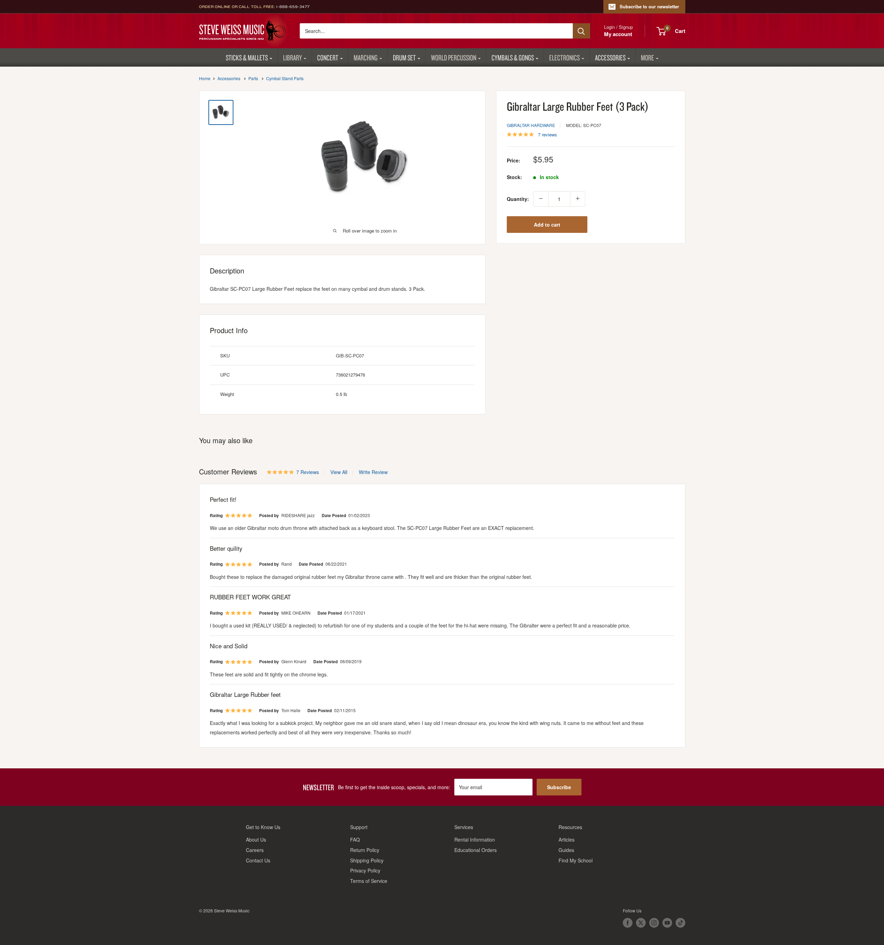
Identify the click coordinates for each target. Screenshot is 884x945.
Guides (566, 849)
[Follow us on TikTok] (680, 923)
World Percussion (453, 57)
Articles (567, 839)
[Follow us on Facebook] (628, 923)
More (647, 57)
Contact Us (258, 860)
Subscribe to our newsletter (649, 6)
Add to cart (547, 224)
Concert (327, 57)
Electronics (564, 57)
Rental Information (474, 839)
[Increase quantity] (577, 198)
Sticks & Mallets (247, 57)
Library (292, 57)
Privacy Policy (365, 870)
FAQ (355, 839)
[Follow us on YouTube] (667, 923)
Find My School (576, 860)
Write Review (373, 472)
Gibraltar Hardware (531, 125)
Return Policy (364, 849)
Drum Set (404, 57)
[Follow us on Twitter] (641, 923)
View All (338, 472)
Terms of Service (368, 880)
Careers (255, 849)
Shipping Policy (366, 860)
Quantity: (518, 198)
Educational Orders (475, 849)
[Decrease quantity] (541, 198)
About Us (256, 839)
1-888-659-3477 (292, 6)
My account (618, 34)
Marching (366, 57)
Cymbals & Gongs (512, 57)
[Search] (581, 31)
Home (204, 78)
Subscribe (559, 787)
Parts (253, 78)
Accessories (610, 57)
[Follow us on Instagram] (654, 923)
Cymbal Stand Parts (285, 78)
